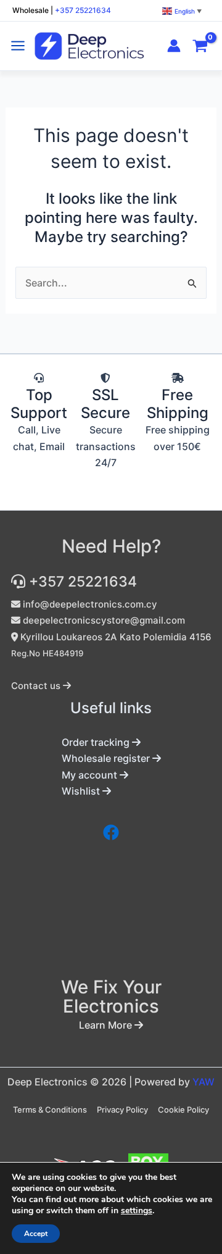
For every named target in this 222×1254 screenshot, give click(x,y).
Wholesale (30, 10)
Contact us (37, 686)
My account (91, 775)
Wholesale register (107, 758)
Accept (35, 1234)
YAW (203, 1082)
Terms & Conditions (50, 1109)
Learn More (106, 1025)
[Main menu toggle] (18, 46)
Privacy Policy (122, 1109)
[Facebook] (111, 832)
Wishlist (82, 791)
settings (136, 1210)
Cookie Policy (183, 1109)
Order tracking (97, 742)
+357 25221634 (83, 10)
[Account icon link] (174, 45)
